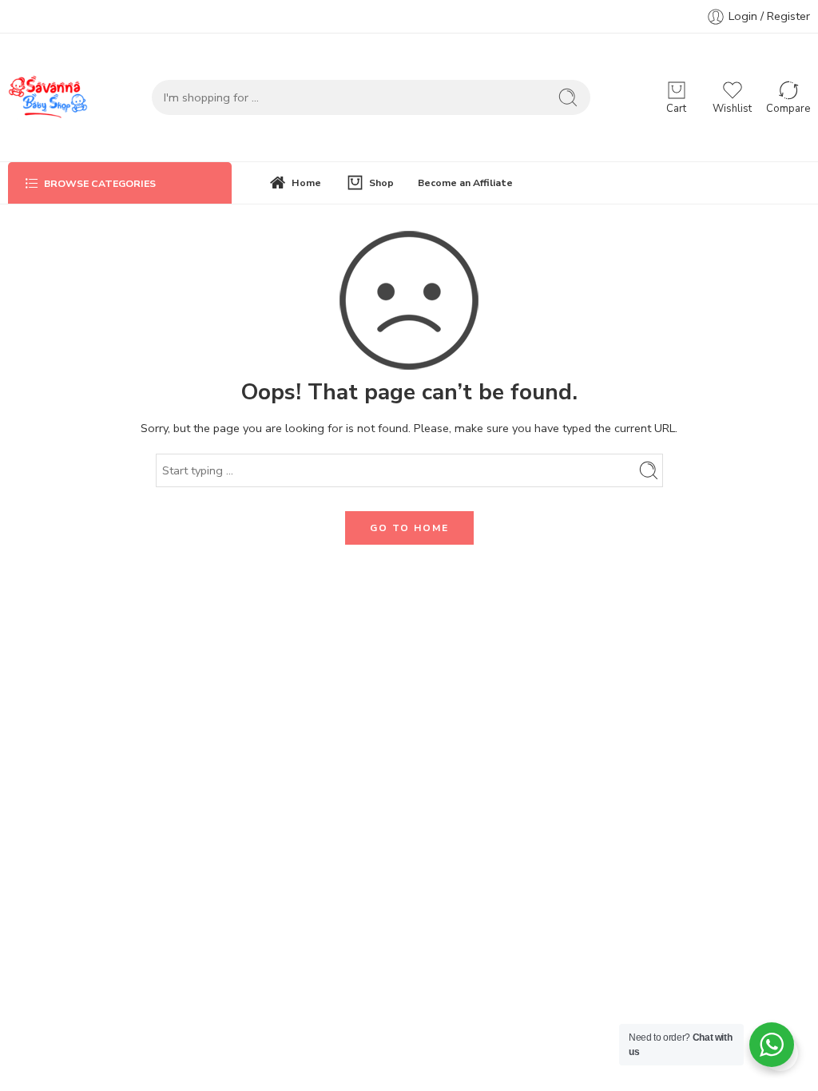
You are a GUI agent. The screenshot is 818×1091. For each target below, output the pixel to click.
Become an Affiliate (465, 182)
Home (306, 182)
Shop (381, 182)
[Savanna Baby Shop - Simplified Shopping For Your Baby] (48, 97)
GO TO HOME (409, 528)
